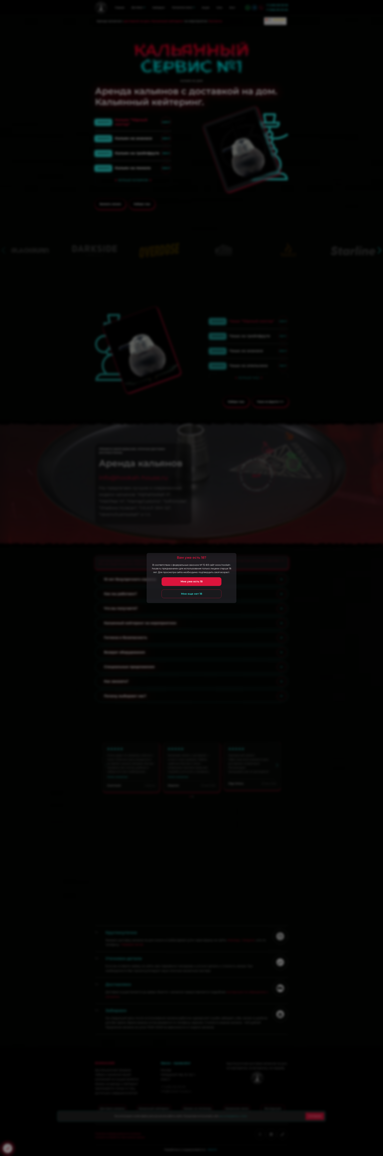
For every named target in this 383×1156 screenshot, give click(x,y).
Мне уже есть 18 (192, 581)
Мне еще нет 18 (191, 593)
